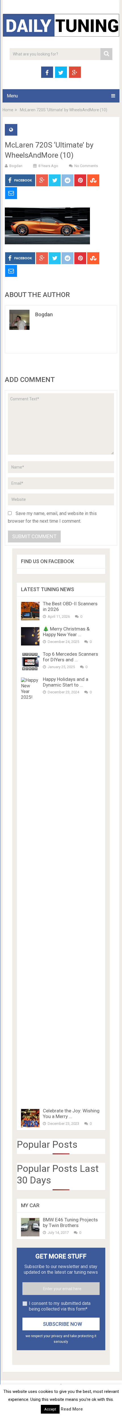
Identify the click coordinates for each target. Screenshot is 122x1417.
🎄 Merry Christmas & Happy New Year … (66, 631)
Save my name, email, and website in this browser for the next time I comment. (52, 517)
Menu (12, 96)
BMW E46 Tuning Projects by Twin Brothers (70, 1222)
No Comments (86, 166)
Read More (72, 1409)
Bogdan (15, 166)
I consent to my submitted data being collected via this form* (60, 1306)
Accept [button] (50, 1409)
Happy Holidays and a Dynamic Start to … (65, 682)
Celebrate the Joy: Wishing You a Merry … (71, 1113)
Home (8, 110)
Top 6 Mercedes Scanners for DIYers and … (70, 656)
